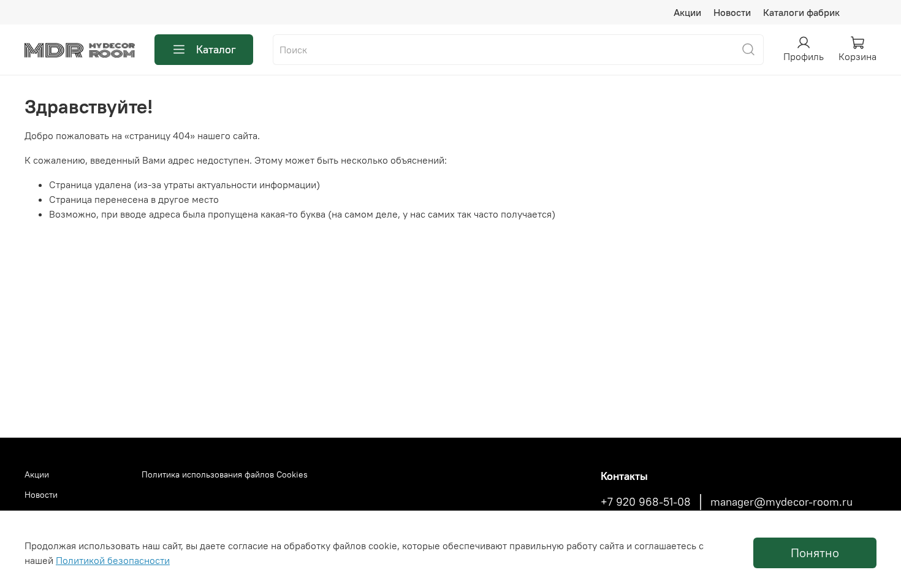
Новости (732, 12)
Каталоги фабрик (801, 12)
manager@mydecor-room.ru (781, 502)
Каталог (216, 49)
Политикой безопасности (113, 560)
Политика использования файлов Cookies (225, 474)
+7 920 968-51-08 (646, 502)
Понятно (815, 552)
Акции (687, 12)
